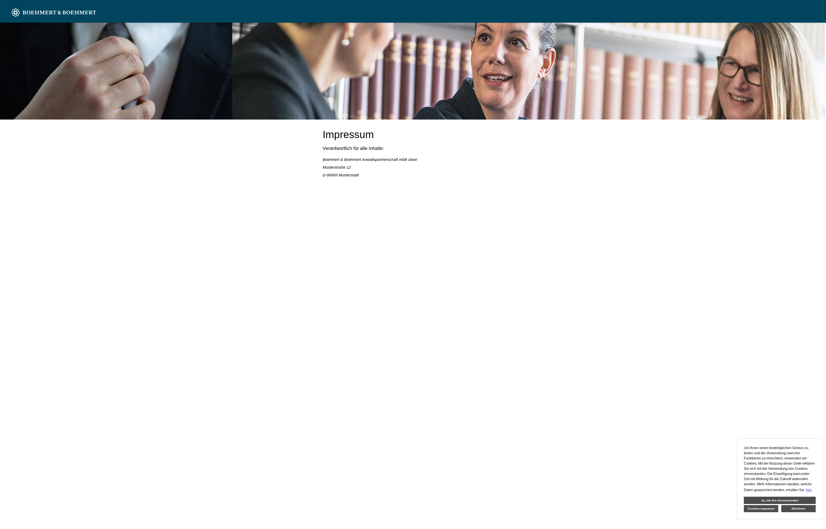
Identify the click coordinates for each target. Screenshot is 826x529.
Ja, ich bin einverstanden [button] (779, 500)
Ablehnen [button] (798, 508)
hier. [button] (809, 490)
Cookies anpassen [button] (761, 508)
